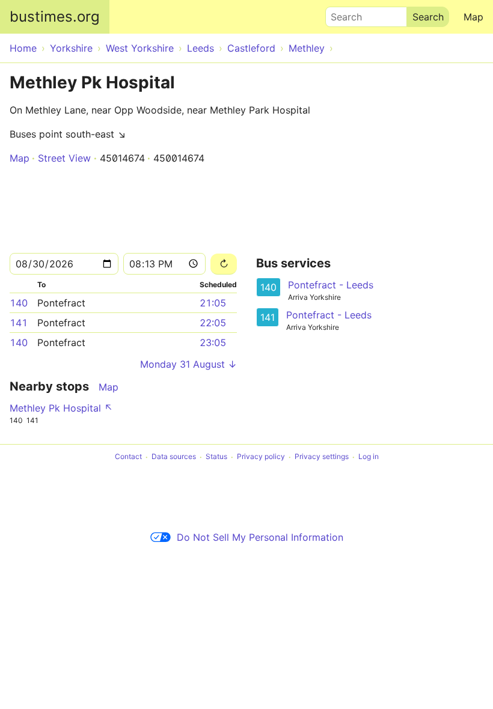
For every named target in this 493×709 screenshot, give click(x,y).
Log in (368, 456)
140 (19, 303)
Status (216, 456)
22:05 (213, 323)
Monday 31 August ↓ (188, 364)
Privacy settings (322, 456)
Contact (128, 456)
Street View (64, 158)
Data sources (174, 456)
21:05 (213, 303)
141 (19, 323)
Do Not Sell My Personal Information (260, 537)
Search (341, 14)
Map (473, 17)
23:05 (213, 342)
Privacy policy (261, 456)
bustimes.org (55, 16)
